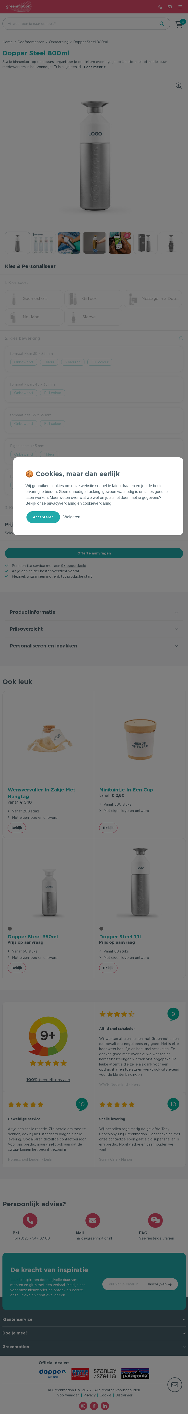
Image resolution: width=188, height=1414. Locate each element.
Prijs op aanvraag (25, 942)
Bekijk (17, 828)
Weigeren (71, 517)
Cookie (105, 1395)
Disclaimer (123, 1395)
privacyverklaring (61, 503)
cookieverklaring (97, 503)
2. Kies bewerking (22, 338)
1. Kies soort (16, 282)
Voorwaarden (68, 1395)
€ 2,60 (112, 795)
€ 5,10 (20, 802)
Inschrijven (157, 1284)
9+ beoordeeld (73, 566)
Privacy (89, 1395)
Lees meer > (95, 67)
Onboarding (59, 42)
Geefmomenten (30, 42)
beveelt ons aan (48, 1079)
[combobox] (78, 24)
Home (7, 42)
